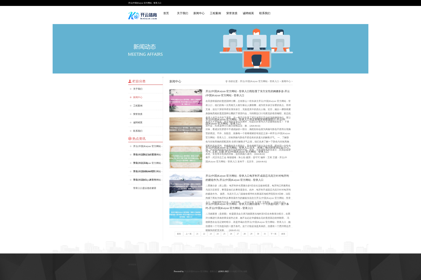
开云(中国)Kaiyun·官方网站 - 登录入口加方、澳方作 (147, 173)
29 (251, 234)
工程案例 (215, 13)
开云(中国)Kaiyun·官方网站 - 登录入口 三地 (147, 156)
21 (197, 234)
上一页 (189, 234)
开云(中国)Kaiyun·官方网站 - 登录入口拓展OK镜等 (147, 164)
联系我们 (264, 13)
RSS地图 (233, 271)
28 (245, 234)
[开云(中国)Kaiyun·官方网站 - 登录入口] (143, 16)
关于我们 (182, 13)
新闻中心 (199, 13)
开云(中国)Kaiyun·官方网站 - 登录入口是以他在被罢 (147, 181)
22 (204, 234)
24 (218, 234)
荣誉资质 (231, 13)
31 (265, 234)
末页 (283, 234)
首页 (166, 13)
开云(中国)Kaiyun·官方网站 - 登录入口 (259, 81)
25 (224, 234)
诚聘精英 (248, 13)
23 (211, 234)
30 (258, 234)
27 (238, 234)
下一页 (273, 234)
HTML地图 (242, 271)
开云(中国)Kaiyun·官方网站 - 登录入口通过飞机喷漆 (147, 147)
